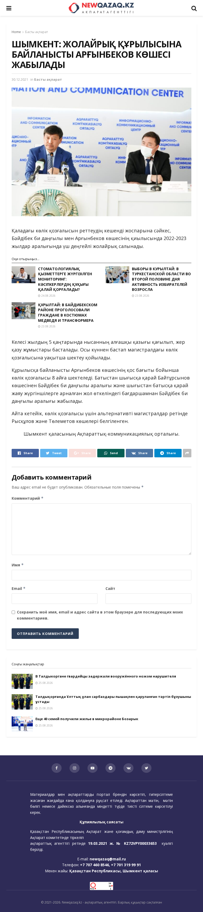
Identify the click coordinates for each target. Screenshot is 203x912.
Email (19, 588)
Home (16, 32)
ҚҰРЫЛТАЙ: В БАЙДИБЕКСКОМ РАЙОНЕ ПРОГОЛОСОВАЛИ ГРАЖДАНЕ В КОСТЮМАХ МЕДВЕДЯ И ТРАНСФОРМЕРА (67, 312)
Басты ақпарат (36, 32)
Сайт (110, 588)
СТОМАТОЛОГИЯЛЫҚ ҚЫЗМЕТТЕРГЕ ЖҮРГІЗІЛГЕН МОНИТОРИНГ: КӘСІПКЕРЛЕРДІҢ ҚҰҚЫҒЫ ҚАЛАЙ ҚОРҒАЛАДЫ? (65, 279)
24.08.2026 (48, 295)
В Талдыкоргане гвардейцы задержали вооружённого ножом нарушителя (105, 676)
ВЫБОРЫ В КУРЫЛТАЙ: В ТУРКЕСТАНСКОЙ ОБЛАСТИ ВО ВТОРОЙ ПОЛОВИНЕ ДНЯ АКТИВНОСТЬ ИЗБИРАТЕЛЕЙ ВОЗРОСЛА (161, 279)
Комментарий (28, 498)
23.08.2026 (141, 295)
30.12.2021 (20, 79)
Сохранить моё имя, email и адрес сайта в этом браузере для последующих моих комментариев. (100, 614)
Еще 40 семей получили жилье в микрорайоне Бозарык (86, 718)
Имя (18, 564)
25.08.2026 (45, 683)
